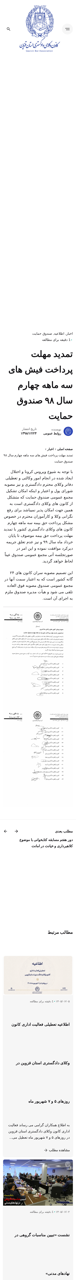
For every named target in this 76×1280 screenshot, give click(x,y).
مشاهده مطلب (59, 1150)
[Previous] (16, 831)
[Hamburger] (67, 29)
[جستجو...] (8, 29)
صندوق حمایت (42, 333)
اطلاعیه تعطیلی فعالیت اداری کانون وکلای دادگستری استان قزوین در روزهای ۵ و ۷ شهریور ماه (40, 1062)
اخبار (69, 333)
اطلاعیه (59, 333)
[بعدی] (5, 831)
